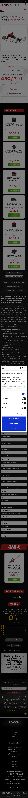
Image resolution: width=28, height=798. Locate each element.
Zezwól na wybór (14, 423)
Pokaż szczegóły (19, 413)
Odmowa (14, 428)
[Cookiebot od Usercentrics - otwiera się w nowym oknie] (20, 368)
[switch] (24, 398)
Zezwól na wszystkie (14, 418)
